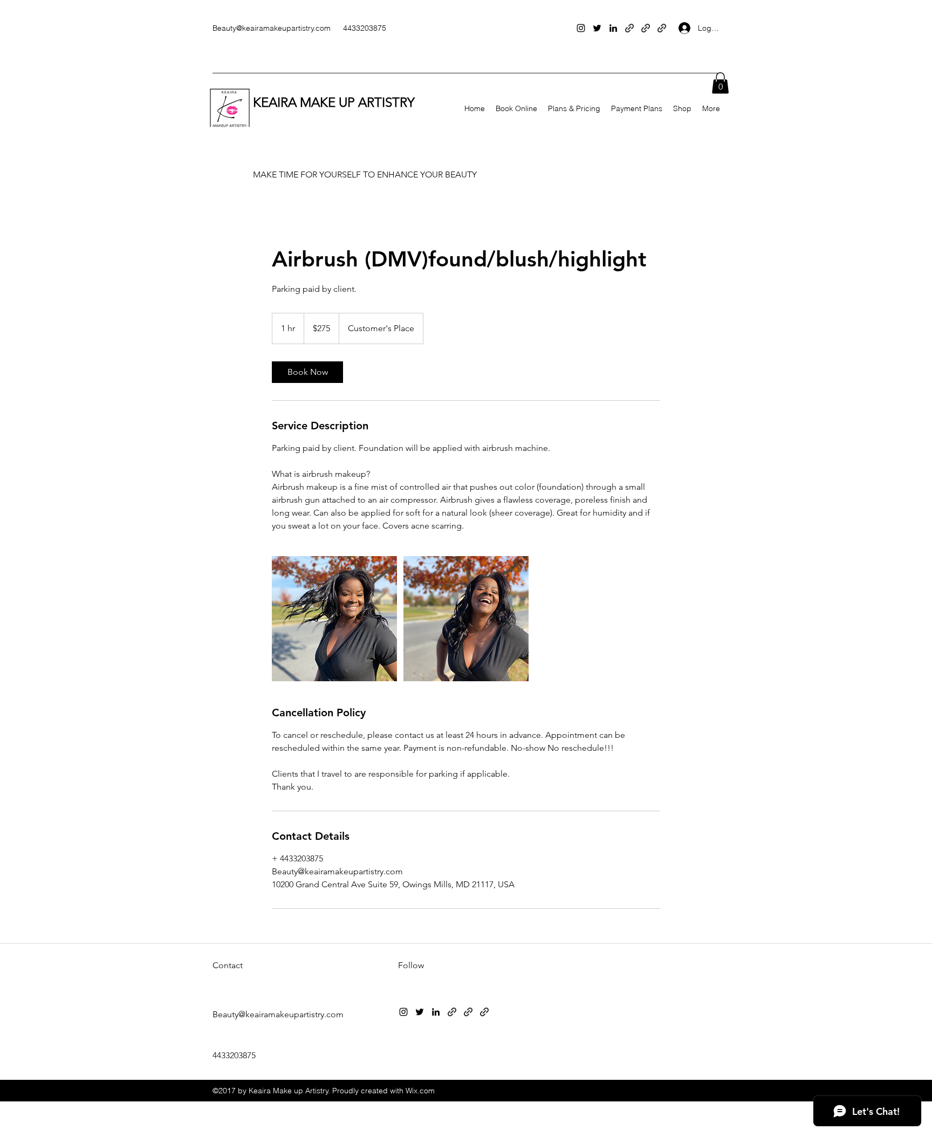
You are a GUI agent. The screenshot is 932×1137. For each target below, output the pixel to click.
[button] (720, 82)
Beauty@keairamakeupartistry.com (272, 28)
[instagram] (580, 28)
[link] (307, 372)
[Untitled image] (334, 618)
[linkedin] (613, 28)
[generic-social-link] (629, 28)
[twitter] (597, 28)
